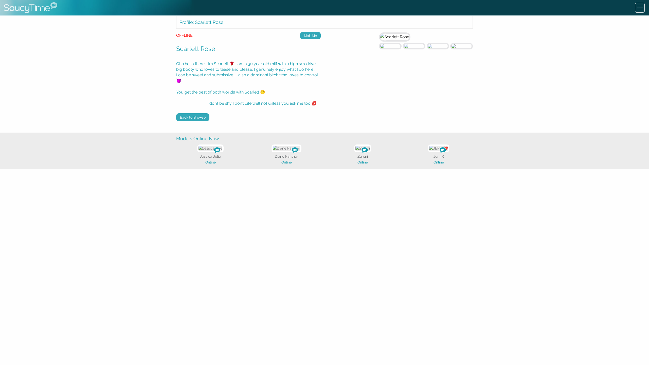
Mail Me (310, 36)
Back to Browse (193, 117)
